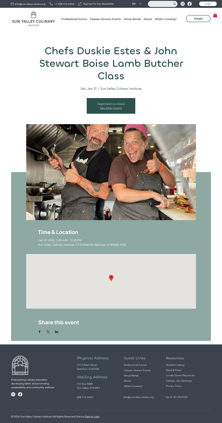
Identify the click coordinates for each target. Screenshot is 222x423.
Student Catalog (175, 364)
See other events (111, 108)
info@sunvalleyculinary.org (30, 4)
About (127, 380)
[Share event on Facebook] (39, 331)
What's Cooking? (133, 386)
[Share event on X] (48, 331)
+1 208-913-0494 (64, 4)
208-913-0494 (85, 397)
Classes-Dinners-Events (137, 370)
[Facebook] (189, 4)
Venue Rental (131, 375)
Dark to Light (92, 416)
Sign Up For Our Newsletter (98, 3)
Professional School (135, 364)
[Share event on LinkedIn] (56, 331)
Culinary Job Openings (179, 380)
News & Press (173, 370)
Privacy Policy (174, 386)
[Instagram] (183, 4)
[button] (74, 19)
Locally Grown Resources (180, 375)
